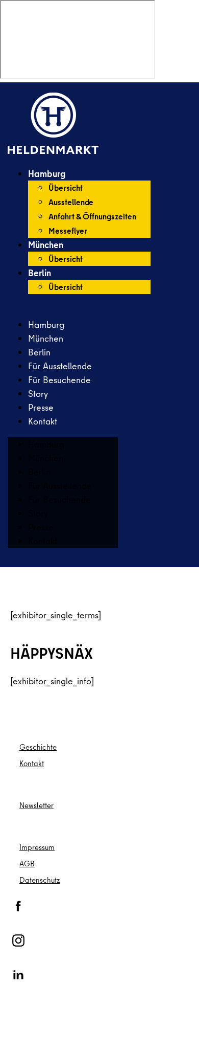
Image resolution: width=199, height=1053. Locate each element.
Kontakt (42, 421)
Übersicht (65, 187)
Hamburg (46, 173)
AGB (27, 863)
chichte (45, 747)
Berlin (39, 272)
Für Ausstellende (60, 366)
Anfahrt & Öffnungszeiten (92, 216)
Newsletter (36, 805)
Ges (26, 747)
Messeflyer (67, 230)
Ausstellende (70, 202)
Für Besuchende (59, 379)
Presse (41, 407)
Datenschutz (39, 880)
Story (38, 393)
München (45, 244)
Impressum (37, 847)
